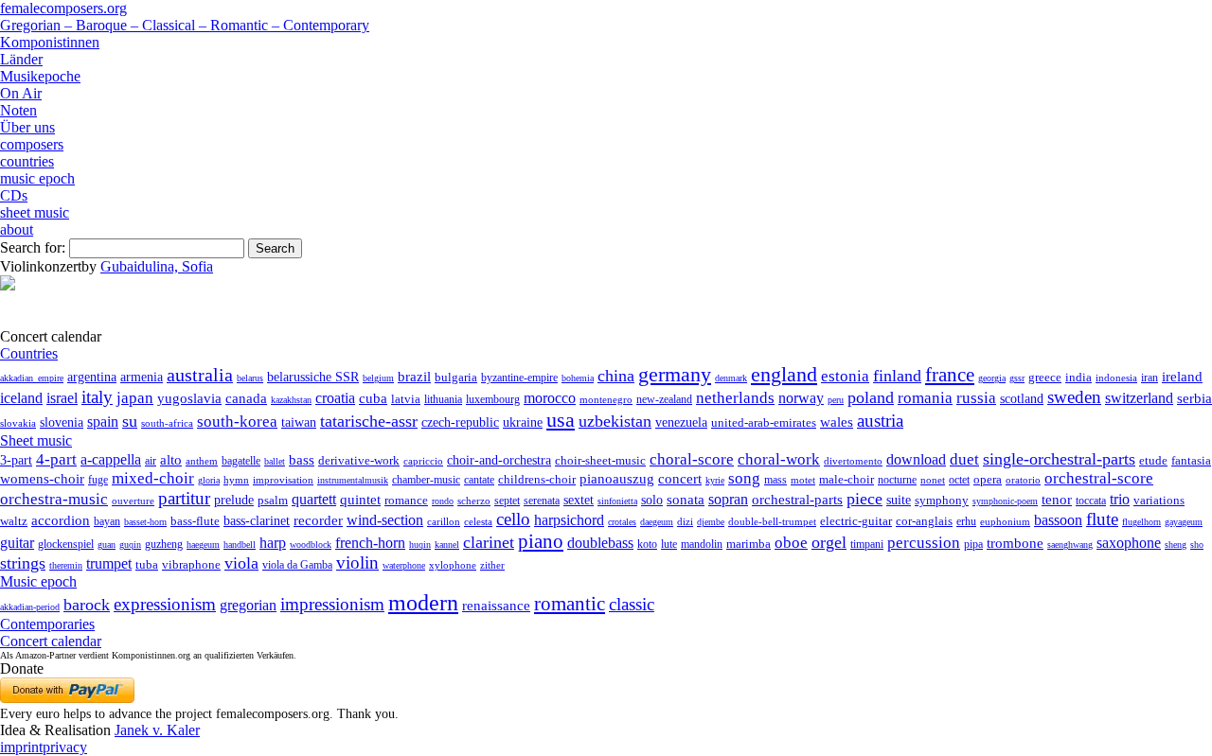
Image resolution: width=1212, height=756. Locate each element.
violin (357, 562)
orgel (829, 542)
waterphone (404, 565)
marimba (748, 543)
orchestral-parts (797, 499)
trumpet (109, 563)
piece (864, 498)
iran (1149, 377)
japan (134, 398)
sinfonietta (617, 501)
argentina (91, 377)
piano (540, 541)
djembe (710, 522)
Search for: (32, 247)
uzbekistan (615, 421)
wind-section (385, 520)
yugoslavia (189, 398)
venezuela (681, 422)
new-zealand (664, 399)
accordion (60, 520)
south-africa (167, 423)
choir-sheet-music (600, 460)
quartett (314, 499)
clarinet (488, 542)
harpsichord (569, 520)
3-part (16, 459)
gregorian (248, 605)
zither (492, 565)
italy (97, 397)
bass (301, 459)
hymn (236, 479)
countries (27, 161)
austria (880, 421)
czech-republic (460, 422)
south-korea (237, 422)
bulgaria (456, 377)
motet (803, 479)
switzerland (1139, 398)
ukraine (523, 422)
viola (241, 563)
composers (31, 144)
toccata (1091, 500)
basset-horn (145, 522)
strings (22, 563)
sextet (578, 500)
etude (1153, 460)
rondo (443, 501)
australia (200, 374)
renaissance (496, 605)
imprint (21, 747)
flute (1102, 519)
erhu (966, 522)
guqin (130, 544)
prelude (234, 500)
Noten (18, 110)
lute (669, 544)
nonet (932, 479)
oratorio (1023, 479)
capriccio (423, 460)
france (949, 374)
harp (272, 543)
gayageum (1184, 522)
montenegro (606, 399)
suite (898, 499)
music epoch (37, 178)
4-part (56, 459)
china (615, 375)
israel (62, 398)
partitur (184, 498)
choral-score (692, 459)
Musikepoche (40, 76)
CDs (13, 195)
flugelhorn (1141, 522)
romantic (569, 603)
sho (1196, 544)
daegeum (656, 522)
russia (976, 398)
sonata (685, 499)
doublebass (600, 543)
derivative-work (359, 460)
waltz (13, 521)
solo (652, 499)
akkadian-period (30, 607)
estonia (845, 376)
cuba (373, 398)
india (1078, 377)
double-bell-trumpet (772, 521)
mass (775, 479)
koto (647, 544)
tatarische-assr (369, 421)
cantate (479, 479)
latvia (405, 399)
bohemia (577, 378)
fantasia (1191, 460)
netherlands (735, 398)
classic (631, 604)
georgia (992, 378)
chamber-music (426, 480)
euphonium (1005, 521)
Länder (21, 59)
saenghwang (1070, 544)
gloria (209, 480)
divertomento (853, 460)
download (916, 459)
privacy (65, 747)
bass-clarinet (256, 520)
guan (107, 544)
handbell (239, 544)
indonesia (1116, 377)
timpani (866, 544)
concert (680, 478)
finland (897, 375)
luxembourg (493, 399)
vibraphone (191, 564)
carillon (443, 522)
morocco (550, 398)
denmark (731, 378)
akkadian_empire (31, 378)
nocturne (897, 480)
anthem (202, 460)
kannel (447, 544)
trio (1120, 499)
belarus (250, 378)
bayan (107, 521)
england (784, 374)
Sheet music (36, 440)
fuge (98, 479)
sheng (1175, 544)
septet (507, 500)
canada (246, 398)
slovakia (18, 423)
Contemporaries (47, 624)
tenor (1057, 499)
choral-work (779, 459)
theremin (65, 565)
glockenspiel (66, 544)
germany (674, 374)
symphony (942, 500)
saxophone (1128, 543)
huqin (420, 544)
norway (801, 398)
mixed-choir (153, 478)
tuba (146, 564)
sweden (1074, 397)
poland (870, 397)
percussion (923, 543)
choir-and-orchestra (499, 459)
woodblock (310, 544)
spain (102, 421)
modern (423, 602)
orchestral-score (1098, 478)
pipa (973, 544)
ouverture (133, 500)
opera (987, 479)
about (16, 229)
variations (1159, 500)
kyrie (714, 480)
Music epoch (38, 581)
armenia (141, 376)
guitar (17, 543)
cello (513, 519)
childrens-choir (537, 479)
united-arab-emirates (763, 422)
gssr (1017, 378)
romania (925, 397)
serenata (542, 500)
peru (836, 400)
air (150, 460)
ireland (1182, 376)
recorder (318, 520)
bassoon (1058, 520)
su (129, 421)
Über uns (27, 127)
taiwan (298, 422)
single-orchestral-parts (1059, 458)
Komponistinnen (49, 42)
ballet (274, 461)
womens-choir (42, 478)
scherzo (473, 500)
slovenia (61, 422)
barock (86, 604)
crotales (622, 522)
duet (964, 459)
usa (560, 419)
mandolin (701, 544)
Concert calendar (50, 641)
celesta (478, 521)
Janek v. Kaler (157, 730)
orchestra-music (54, 499)
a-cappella (110, 459)
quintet (360, 499)
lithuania (443, 399)
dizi (685, 521)
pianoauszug (616, 478)
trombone (1015, 543)
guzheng (164, 544)
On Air (21, 93)
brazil (414, 376)
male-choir (846, 479)
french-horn (370, 543)
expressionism (165, 604)
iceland (21, 398)
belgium (378, 378)
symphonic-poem (1005, 501)
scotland (1021, 398)
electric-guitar (856, 521)
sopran (728, 499)
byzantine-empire (519, 377)
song (744, 478)
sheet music (34, 212)
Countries (29, 353)
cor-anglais (924, 521)
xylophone (452, 565)
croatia (335, 398)
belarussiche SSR (313, 376)
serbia (1194, 398)
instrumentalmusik (352, 480)
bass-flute (195, 521)
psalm (273, 500)
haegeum (203, 544)
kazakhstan (291, 400)
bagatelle (241, 460)
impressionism (332, 604)
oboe (791, 543)
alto (171, 459)
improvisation (283, 479)
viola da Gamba (297, 564)
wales (836, 421)
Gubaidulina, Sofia (156, 266)
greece (1044, 377)
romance (406, 500)
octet (959, 479)
